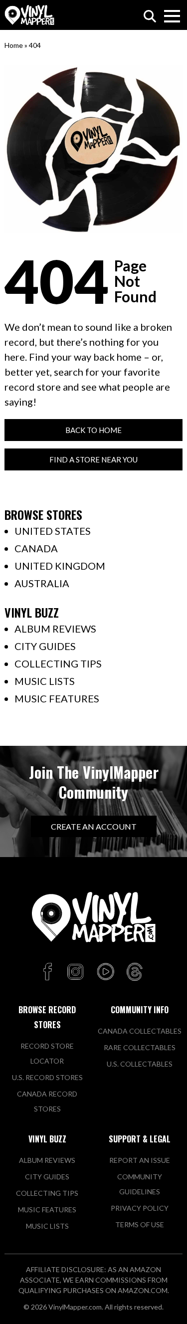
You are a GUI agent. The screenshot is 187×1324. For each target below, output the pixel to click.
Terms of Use (139, 1224)
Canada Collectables (140, 1031)
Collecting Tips (58, 663)
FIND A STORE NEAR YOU (93, 459)
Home (13, 45)
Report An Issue (139, 1160)
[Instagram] (75, 972)
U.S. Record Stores (47, 1077)
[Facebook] (49, 972)
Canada (36, 548)
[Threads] (134, 972)
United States (52, 531)
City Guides (45, 646)
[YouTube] (105, 972)
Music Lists (44, 681)
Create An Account (94, 826)
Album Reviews (55, 629)
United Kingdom (59, 566)
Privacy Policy (140, 1208)
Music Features (56, 698)
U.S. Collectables (140, 1064)
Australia (41, 583)
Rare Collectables (140, 1047)
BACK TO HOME (93, 430)
